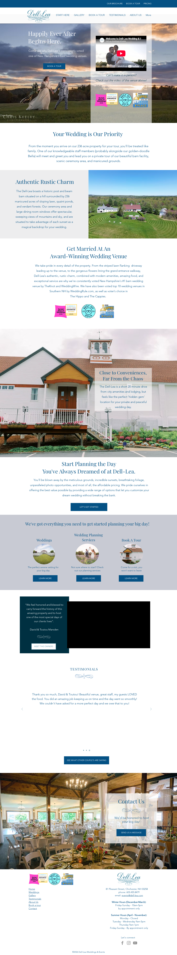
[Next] (151, 709)
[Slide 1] (83, 750)
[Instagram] (128, 942)
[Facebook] (122, 942)
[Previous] (22, 709)
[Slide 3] (89, 750)
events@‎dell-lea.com (132, 895)
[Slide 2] (86, 750)
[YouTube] (135, 942)
